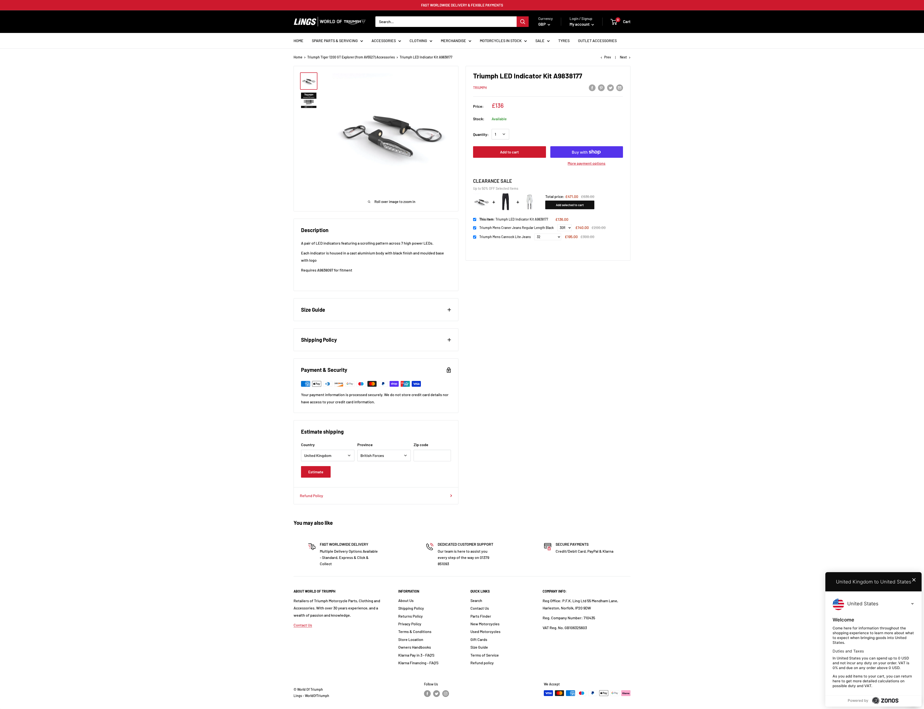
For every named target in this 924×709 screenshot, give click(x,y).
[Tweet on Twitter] (610, 87)
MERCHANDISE (453, 40)
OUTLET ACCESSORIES (597, 40)
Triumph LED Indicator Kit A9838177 (513, 219)
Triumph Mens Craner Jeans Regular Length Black (516, 228)
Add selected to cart (570, 205)
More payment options (586, 163)
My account (580, 24)
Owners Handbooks (414, 647)
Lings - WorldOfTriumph (311, 696)
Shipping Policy (411, 608)
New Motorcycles (485, 623)
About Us (406, 600)
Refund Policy (311, 495)
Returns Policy (410, 616)
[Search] (523, 21)
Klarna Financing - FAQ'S (418, 662)
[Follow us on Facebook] (427, 693)
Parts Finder (480, 616)
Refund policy (482, 662)
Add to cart (509, 152)
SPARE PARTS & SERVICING (335, 40)
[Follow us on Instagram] (445, 693)
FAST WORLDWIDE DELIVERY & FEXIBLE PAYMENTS (462, 5)
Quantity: (481, 134)
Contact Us (303, 625)
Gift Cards (478, 639)
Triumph (480, 88)
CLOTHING (418, 40)
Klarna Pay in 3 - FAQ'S (416, 655)
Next (623, 57)
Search (476, 600)
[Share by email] (619, 87)
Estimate (315, 471)
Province (365, 444)
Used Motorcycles (485, 631)
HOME (298, 40)
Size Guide (479, 647)
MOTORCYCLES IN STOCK (501, 40)
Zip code (421, 444)
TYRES (564, 40)
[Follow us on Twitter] (436, 693)
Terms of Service (484, 655)
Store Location (410, 639)
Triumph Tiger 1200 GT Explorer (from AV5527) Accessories (351, 57)
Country (308, 444)
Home (298, 57)
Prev (607, 57)
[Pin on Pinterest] (601, 87)
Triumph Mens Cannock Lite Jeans (505, 237)
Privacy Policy (409, 623)
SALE (540, 40)
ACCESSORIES (384, 40)
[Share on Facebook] (592, 87)
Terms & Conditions (414, 631)
